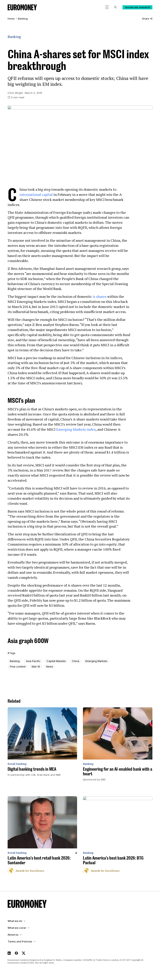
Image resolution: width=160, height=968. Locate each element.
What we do (15, 921)
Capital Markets (56, 661)
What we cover (17, 927)
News (49, 666)
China (75, 661)
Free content (18, 666)
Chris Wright (15, 92)
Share (145, 18)
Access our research (137, 7)
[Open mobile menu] (107, 7)
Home (11, 18)
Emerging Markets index (76, 429)
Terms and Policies (20, 941)
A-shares (100, 296)
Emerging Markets (96, 661)
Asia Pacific (33, 661)
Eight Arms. (49, 962)
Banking (23, 18)
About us (13, 934)
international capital (36, 194)
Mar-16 (36, 666)
